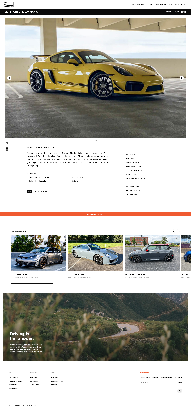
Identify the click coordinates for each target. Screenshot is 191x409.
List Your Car (13, 378)
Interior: (129, 174)
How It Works (138, 4)
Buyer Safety (34, 385)
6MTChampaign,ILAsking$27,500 (137, 277)
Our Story (54, 378)
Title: (127, 158)
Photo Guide (13, 385)
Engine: (128, 162)
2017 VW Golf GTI (19, 274)
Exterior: (129, 170)
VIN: (127, 178)
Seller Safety (13, 388)
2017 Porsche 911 (76, 274)
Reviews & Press (57, 381)
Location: (129, 190)
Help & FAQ (34, 378)
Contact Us (34, 381)
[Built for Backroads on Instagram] (179, 391)
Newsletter (161, 4)
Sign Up (179, 383)
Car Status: (129, 194)
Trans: (128, 166)
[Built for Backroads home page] (8, 4)
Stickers (54, 385)
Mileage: (129, 155)
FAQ (170, 4)
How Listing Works (15, 381)
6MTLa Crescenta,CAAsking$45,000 (24, 277)
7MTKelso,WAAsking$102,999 (79, 277)
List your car (180, 4)
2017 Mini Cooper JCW (135, 274)
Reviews (150, 4)
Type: (127, 187)
